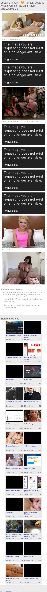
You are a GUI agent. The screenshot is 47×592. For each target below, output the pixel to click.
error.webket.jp (8, 591)
